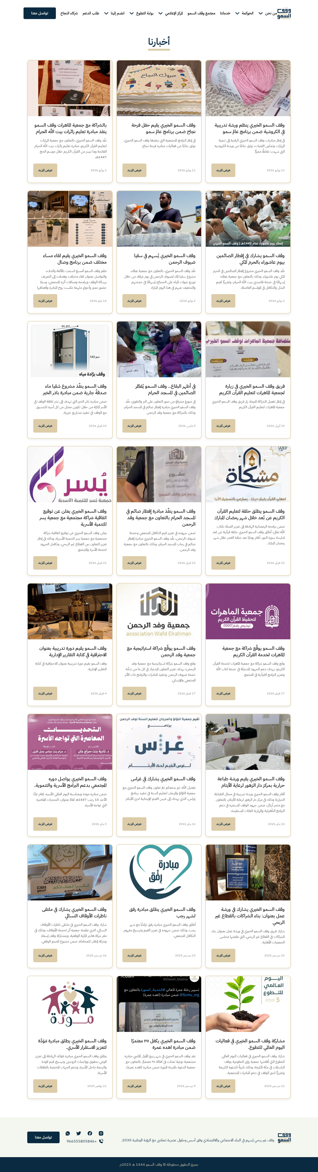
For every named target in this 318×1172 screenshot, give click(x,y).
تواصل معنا (39, 13)
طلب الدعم (91, 13)
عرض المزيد (223, 170)
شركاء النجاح (69, 13)
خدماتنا (225, 13)
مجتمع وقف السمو (201, 13)
